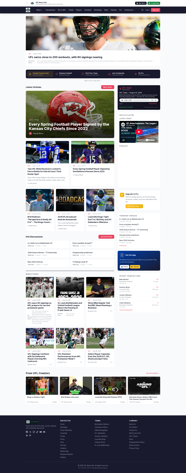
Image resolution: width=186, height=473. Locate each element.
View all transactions (126, 310)
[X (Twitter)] (30, 432)
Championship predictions (129, 235)
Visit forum (122, 245)
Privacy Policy (134, 448)
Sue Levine (33, 183)
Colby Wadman (125, 303)
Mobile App (64, 451)
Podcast (63, 445)
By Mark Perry (60, 314)
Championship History (137, 442)
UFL (29, 54)
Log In (147, 10)
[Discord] (44, 432)
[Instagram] (34, 432)
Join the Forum (106, 237)
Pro (120, 10)
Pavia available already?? (129, 224)
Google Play (155, 3)
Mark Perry (33, 226)
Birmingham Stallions (102, 424)
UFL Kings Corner (32, 402)
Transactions (50, 10)
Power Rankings (66, 430)
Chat (62, 442)
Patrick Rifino (79, 175)
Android (136, 267)
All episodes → (153, 103)
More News (107, 87)
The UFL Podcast (134, 402)
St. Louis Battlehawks (102, 445)
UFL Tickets (133, 436)
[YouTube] (41, 432)
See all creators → (153, 373)
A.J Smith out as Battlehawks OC (131, 219)
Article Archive (134, 445)
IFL (59, 214)
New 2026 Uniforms (126, 240)
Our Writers (133, 427)
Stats (106, 10)
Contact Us (133, 430)
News (38, 10)
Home (62, 424)
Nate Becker (124, 279)
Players (79, 10)
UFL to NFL (62, 10)
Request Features (66, 454)
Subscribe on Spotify (126, 107)
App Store (142, 3)
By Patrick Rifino (31, 62)
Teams (71, 10)
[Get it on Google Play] (30, 435)
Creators (63, 448)
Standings (98, 10)
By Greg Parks (92, 362)
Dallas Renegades (101, 430)
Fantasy (114, 10)
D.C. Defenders (100, 433)
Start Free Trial (133, 206)
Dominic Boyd (124, 287)
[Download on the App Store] (27, 435)
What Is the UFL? (135, 433)
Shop (131, 439)
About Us (132, 424)
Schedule (87, 10)
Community (128, 10)
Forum (62, 439)
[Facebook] (27, 432)
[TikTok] (37, 432)
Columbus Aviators (101, 427)
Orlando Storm (100, 442)
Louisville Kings (100, 439)
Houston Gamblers (101, 436)
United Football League (99, 468)
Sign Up (155, 10)
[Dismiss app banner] (27, 3)
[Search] (142, 9)
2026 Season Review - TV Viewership (133, 230)
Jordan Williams (125, 295)
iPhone (125, 267)
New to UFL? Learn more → (93, 80)
